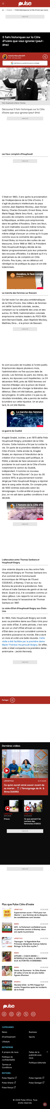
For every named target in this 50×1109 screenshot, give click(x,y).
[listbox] (25, 813)
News (16, 924)
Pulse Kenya (7, 1087)
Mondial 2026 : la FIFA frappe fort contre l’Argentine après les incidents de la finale (30, 987)
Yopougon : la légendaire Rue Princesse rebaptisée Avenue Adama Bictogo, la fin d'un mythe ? (30, 943)
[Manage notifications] (45, 1104)
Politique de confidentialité (8, 1058)
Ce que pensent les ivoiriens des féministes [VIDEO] (32, 821)
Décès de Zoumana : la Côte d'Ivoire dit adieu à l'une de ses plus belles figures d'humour (30, 972)
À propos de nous (10, 1052)
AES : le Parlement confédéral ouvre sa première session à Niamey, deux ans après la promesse (30, 929)
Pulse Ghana (7, 1083)
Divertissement (8, 1037)
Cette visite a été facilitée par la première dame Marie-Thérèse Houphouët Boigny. (23, 641)
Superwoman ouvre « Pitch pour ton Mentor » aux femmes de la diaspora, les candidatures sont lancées (31, 914)
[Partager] (45, 56)
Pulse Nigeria (8, 1078)
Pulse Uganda (35, 1078)
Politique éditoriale (37, 1062)
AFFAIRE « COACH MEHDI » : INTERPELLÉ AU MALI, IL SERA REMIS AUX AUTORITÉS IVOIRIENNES (30, 958)
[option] (13, 813)
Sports (17, 982)
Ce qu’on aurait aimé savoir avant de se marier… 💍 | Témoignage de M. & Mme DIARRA (24, 788)
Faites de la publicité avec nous (35, 1055)
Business (33, 1032)
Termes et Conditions (7, 1066)
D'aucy (7, 819)
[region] (25, 813)
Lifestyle (9, 10)
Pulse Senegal (35, 1083)
